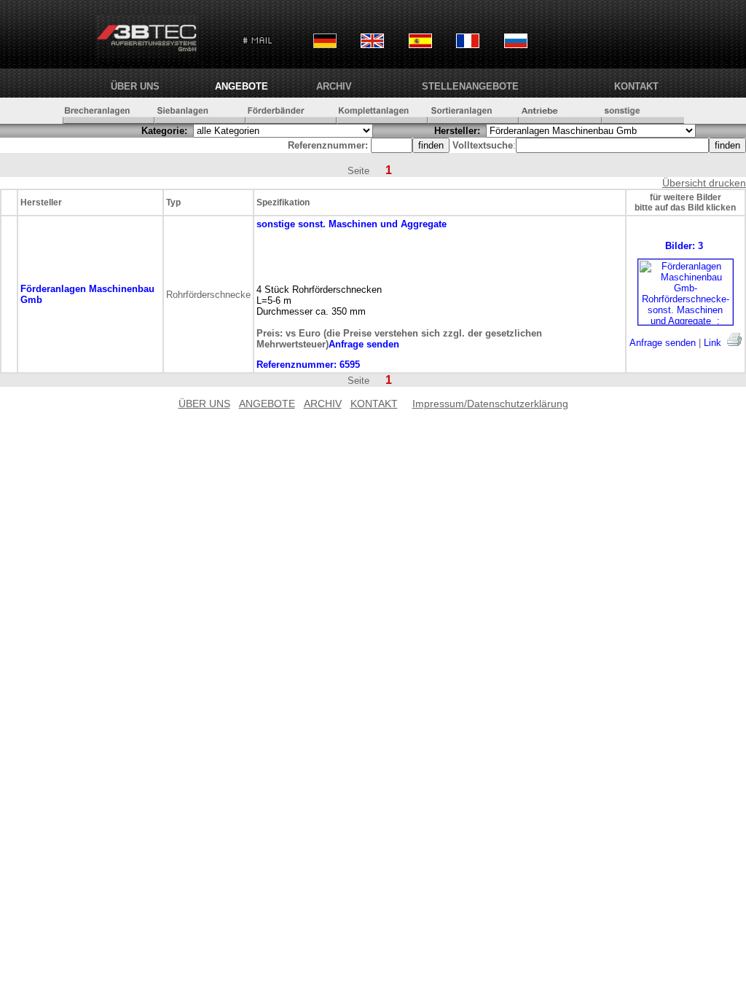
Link (712, 342)
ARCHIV (334, 86)
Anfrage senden (662, 342)
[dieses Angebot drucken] (734, 339)
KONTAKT (636, 86)
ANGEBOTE (241, 86)
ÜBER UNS (135, 86)
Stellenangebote (470, 86)
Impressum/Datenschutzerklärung (490, 403)
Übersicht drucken (704, 183)
